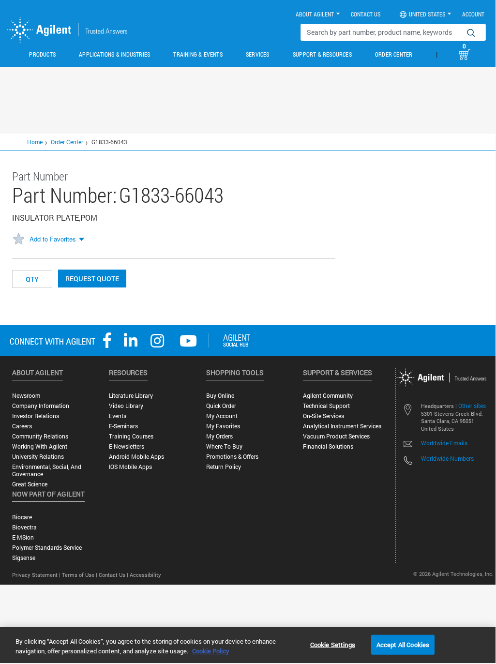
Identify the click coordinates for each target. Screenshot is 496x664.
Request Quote (92, 278)
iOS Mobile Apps (130, 466)
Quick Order (221, 405)
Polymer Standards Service (47, 547)
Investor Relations (35, 416)
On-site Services (323, 416)
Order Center (393, 54)
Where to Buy (224, 446)
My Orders (219, 436)
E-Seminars (123, 426)
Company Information (40, 405)
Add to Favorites (53, 238)
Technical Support (326, 405)
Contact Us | (114, 574)
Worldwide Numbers (447, 458)
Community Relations (40, 436)
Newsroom (26, 395)
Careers (22, 426)
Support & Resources (322, 54)
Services (258, 54)
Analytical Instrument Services (342, 426)
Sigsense (23, 557)
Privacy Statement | (37, 574)
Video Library (126, 405)
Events (117, 416)
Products (42, 54)
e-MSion (23, 537)
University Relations (38, 456)
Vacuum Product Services (336, 436)
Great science (29, 484)
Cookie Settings (332, 644)
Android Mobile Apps (136, 456)
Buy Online (220, 395)
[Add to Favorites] (18, 239)
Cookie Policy (210, 651)
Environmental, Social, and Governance (46, 470)
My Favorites (223, 426)
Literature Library (131, 395)
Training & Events (197, 54)
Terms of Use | (80, 574)
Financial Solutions (328, 446)
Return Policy (223, 466)
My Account (222, 416)
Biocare (22, 517)
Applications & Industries (114, 54)
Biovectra (24, 527)
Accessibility (145, 574)
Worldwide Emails (444, 443)
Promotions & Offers (232, 456)
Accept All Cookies (402, 644)
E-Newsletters (126, 446)
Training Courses (131, 436)
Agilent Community (328, 395)
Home (35, 142)
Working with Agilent (39, 446)
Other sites (472, 405)
